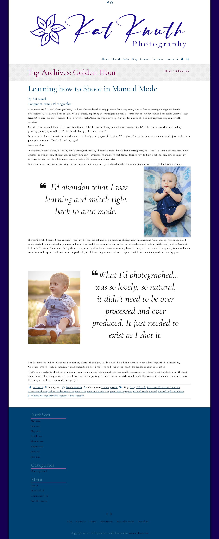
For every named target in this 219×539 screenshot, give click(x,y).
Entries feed (37, 490)
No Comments (74, 387)
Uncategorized (109, 387)
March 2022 (37, 441)
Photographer (61, 395)
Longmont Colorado (93, 391)
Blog (134, 59)
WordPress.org (39, 501)
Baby (132, 387)
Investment (172, 59)
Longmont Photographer (118, 391)
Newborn (178, 391)
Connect (145, 59)
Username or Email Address (197, 7)
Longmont (76, 391)
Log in (34, 485)
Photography (77, 395)
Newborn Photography (41, 395)
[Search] (188, 59)
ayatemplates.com (138, 533)
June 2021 (35, 456)
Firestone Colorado (169, 387)
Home (105, 59)
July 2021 (35, 451)
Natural (153, 391)
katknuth (38, 387)
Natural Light (165, 391)
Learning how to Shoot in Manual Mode (92, 89)
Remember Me (192, 31)
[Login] (182, 59)
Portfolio (158, 59)
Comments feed (39, 495)
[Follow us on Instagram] (111, 1)
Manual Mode (140, 391)
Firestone (152, 387)
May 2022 (35, 431)
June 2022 (35, 426)
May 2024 (36, 420)
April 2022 (36, 436)
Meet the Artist (120, 59)
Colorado (141, 387)
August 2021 (37, 446)
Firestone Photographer (41, 391)
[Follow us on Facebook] (108, 1)
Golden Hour (62, 391)
